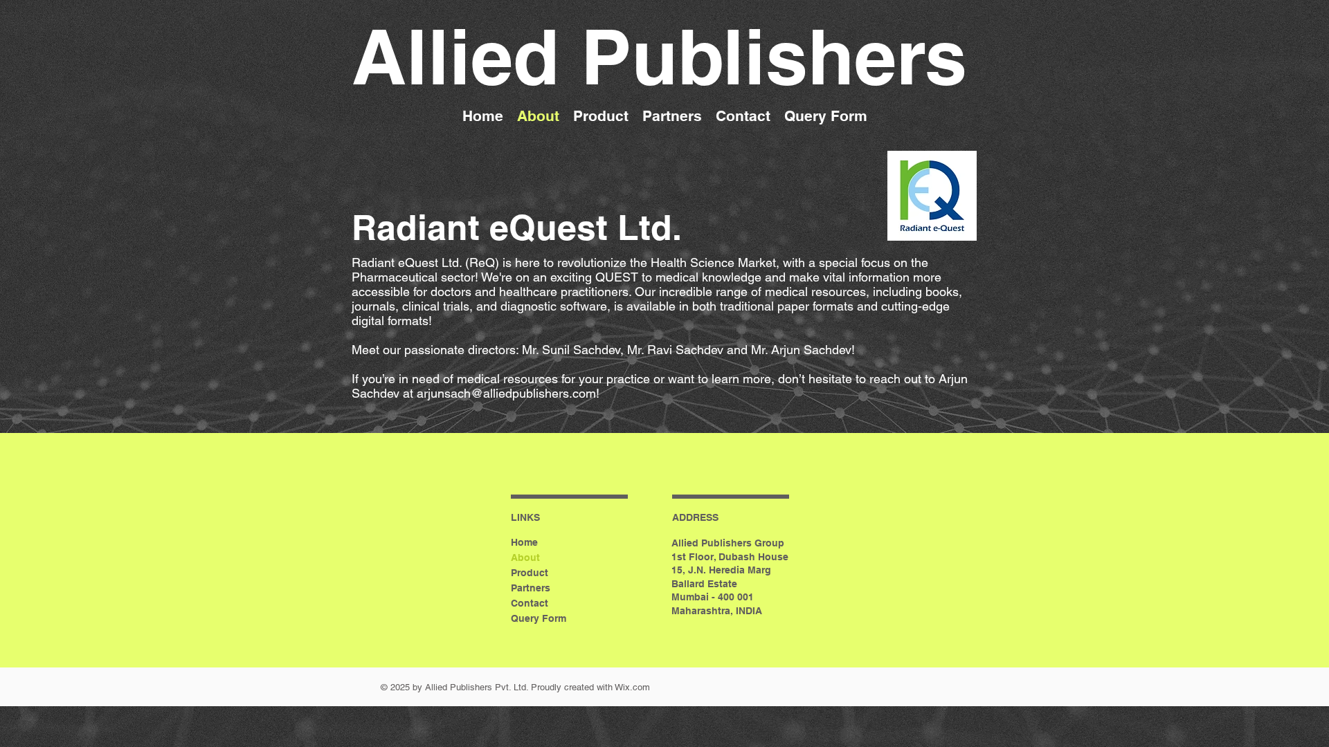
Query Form (538, 618)
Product (529, 572)
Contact (529, 603)
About (525, 557)
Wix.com (632, 687)
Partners (530, 587)
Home (524, 542)
